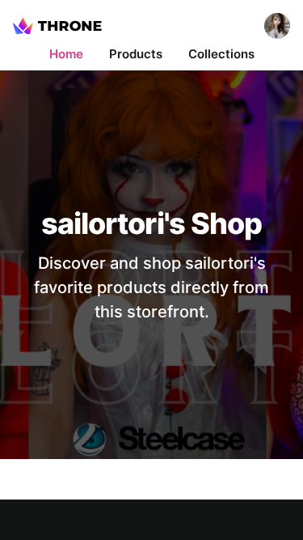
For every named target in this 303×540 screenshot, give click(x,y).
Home (66, 54)
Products (135, 54)
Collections (221, 54)
